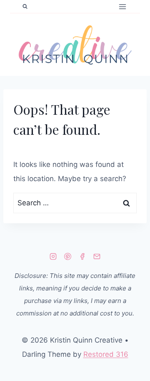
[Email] (97, 256)
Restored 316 (105, 354)
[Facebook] (82, 256)
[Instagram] (53, 256)
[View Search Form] (25, 7)
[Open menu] (122, 6)
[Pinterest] (67, 256)
